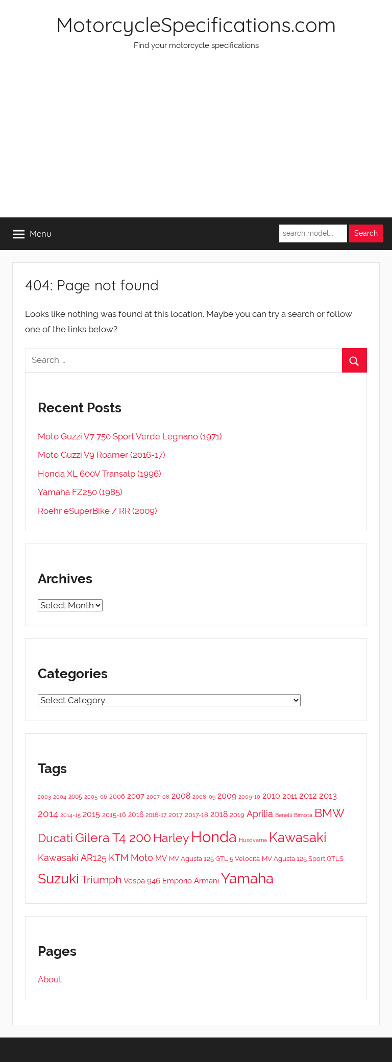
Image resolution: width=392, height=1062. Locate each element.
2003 (44, 797)
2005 (75, 796)
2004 (59, 797)
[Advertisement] (196, 140)
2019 (237, 815)
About (50, 979)
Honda (214, 837)
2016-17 (155, 815)
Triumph (101, 879)
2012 (308, 796)
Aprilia (260, 813)
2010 (271, 796)
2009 (226, 796)
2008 (181, 796)
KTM (119, 857)
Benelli (283, 815)
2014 (48, 813)
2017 (175, 815)
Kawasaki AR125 (72, 857)
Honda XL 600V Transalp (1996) (99, 473)
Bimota (303, 815)
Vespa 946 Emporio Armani (171, 880)
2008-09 (203, 797)
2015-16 (114, 815)
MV (161, 858)
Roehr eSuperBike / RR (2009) (97, 511)
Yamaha (247, 878)
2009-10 (249, 797)
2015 (91, 814)
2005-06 (95, 797)
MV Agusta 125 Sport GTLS (303, 858)
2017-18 (196, 815)
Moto (142, 857)
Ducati (55, 838)
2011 (289, 796)
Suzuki (58, 878)
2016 (135, 814)
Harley (171, 838)
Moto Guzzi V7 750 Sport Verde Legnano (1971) (130, 436)
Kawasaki (298, 837)
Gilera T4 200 (113, 837)
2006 (117, 796)
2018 (219, 814)
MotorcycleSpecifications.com (196, 24)
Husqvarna (253, 840)
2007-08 (157, 797)
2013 (328, 796)
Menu (41, 233)
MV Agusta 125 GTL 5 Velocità (214, 858)
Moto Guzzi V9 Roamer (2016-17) (101, 455)
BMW (329, 813)
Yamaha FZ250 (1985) (80, 492)
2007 (135, 796)
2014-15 (70, 815)
